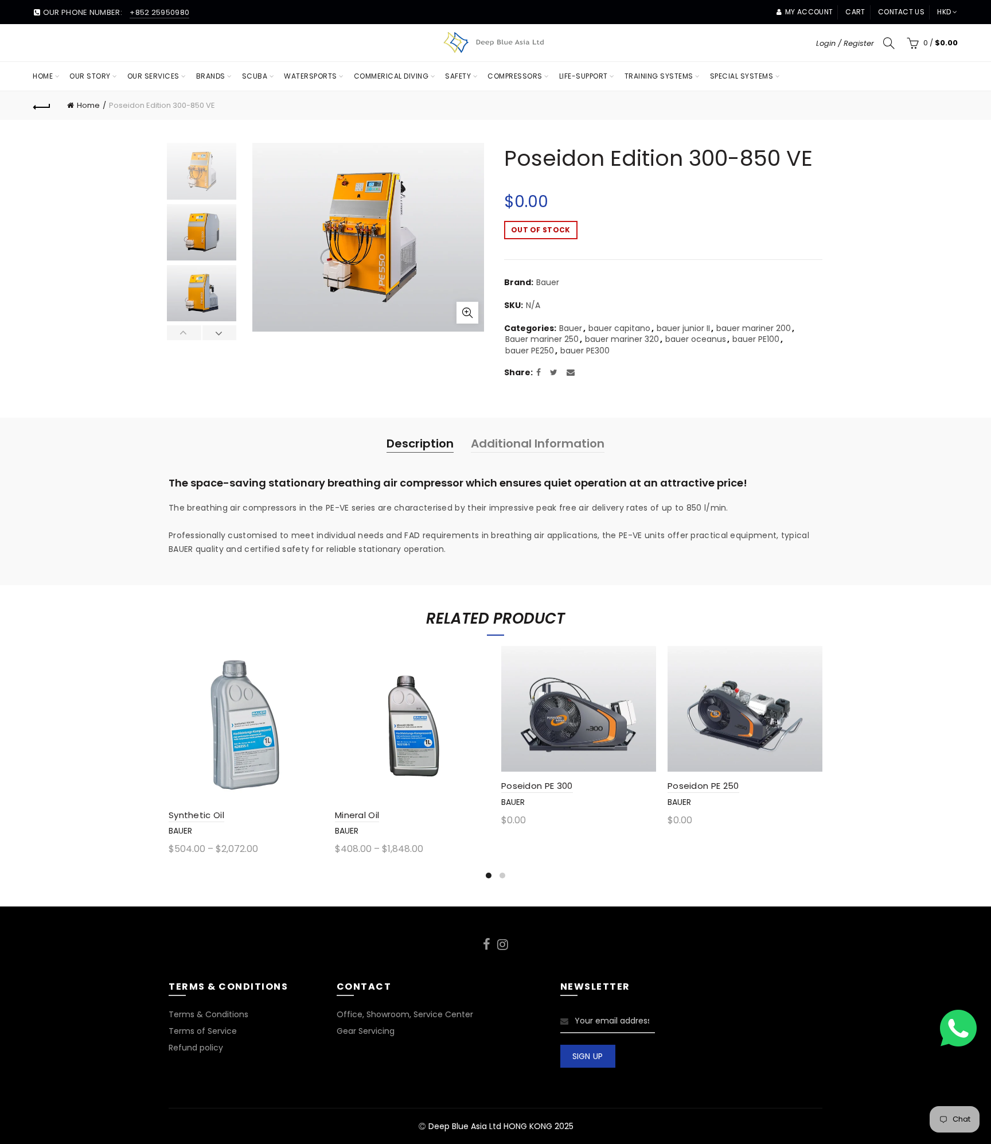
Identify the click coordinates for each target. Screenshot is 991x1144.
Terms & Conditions (208, 1014)
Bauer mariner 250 (542, 339)
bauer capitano (619, 328)
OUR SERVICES (153, 76)
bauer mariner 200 (753, 328)
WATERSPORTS (310, 76)
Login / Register (845, 43)
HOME (43, 76)
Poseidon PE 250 (703, 786)
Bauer (547, 282)
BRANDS (210, 76)
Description (420, 443)
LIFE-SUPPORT (583, 76)
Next (219, 332)
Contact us (901, 12)
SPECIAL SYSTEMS (742, 76)
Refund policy (196, 1047)
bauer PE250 (529, 350)
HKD (944, 12)
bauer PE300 (585, 350)
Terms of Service (203, 1031)
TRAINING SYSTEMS (659, 76)
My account (809, 12)
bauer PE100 (755, 339)
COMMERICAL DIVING (391, 76)
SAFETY (458, 76)
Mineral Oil (357, 815)
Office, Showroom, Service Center (405, 1014)
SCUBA (255, 76)
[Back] (42, 105)
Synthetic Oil (196, 815)
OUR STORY (90, 76)
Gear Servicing (366, 1031)
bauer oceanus (695, 339)
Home (88, 105)
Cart (855, 12)
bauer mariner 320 (622, 339)
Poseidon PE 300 (537, 786)
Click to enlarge (467, 313)
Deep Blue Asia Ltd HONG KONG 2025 (500, 1126)
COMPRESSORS (515, 76)
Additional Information (537, 443)
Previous (184, 332)
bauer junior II (683, 328)
